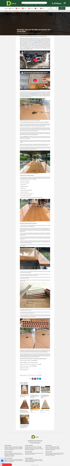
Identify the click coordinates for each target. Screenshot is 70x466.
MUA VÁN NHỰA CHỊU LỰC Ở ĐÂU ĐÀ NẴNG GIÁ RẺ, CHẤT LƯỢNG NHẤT (34, 396)
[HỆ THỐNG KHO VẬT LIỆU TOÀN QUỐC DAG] (11, 3)
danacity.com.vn (27, 355)
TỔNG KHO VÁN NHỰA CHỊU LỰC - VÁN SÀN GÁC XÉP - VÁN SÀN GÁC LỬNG (24, 426)
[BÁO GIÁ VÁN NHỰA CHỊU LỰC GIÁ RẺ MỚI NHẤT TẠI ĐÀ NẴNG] (45, 389)
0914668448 (57, 3)
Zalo (2, 460)
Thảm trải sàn (26, 4)
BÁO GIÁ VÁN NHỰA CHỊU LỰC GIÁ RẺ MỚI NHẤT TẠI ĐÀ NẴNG (45, 396)
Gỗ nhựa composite (42, 4)
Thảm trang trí (31, 4)
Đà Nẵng (35, 362)
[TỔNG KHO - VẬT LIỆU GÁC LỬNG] (35, 404)
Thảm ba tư (36, 4)
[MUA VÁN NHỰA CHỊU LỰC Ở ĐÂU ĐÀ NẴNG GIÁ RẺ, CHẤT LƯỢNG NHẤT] (35, 389)
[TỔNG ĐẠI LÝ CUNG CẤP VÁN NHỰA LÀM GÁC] (24, 389)
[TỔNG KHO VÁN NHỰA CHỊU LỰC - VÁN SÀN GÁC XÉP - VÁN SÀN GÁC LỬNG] (24, 419)
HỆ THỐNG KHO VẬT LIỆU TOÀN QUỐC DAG (27, 33)
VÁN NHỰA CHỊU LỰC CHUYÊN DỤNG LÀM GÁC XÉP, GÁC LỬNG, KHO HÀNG (24, 411)
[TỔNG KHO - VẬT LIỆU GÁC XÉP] (45, 404)
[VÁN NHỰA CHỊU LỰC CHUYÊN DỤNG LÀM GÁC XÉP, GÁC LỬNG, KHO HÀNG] (24, 404)
